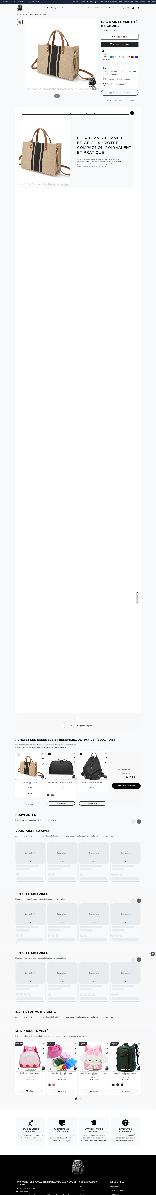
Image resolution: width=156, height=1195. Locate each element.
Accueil (18, 14)
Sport (96, 2)
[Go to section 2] (137, 595)
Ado (120, 2)
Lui (63, 8)
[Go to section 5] (137, 602)
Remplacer (62, 803)
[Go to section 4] (137, 599)
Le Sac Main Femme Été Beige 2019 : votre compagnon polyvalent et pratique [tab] (76, 113)
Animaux (113, 2)
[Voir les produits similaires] (43, 764)
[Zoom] (94, 88)
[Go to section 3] (137, 597)
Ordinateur (104, 2)
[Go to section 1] (137, 593)
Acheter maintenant (121, 44)
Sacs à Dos (128, 2)
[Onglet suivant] (132, 113)
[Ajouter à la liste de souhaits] (43, 754)
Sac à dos (151, 2)
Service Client (115, 1164)
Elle (70, 8)
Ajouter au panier (128, 786)
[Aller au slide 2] (80, 1068)
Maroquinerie (140, 2)
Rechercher (114, 1172)
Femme (83, 2)
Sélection (79, 8)
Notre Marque (110, 8)
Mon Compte (115, 1156)
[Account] (133, 8)
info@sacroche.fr (25, 1161)
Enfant (90, 2)
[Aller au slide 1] (76, 1068)
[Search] (128, 8)
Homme (75, 2)
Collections (99, 8)
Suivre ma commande (27, 1159)
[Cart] (138, 8)
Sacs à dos (45, 8)
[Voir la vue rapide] (43, 759)
